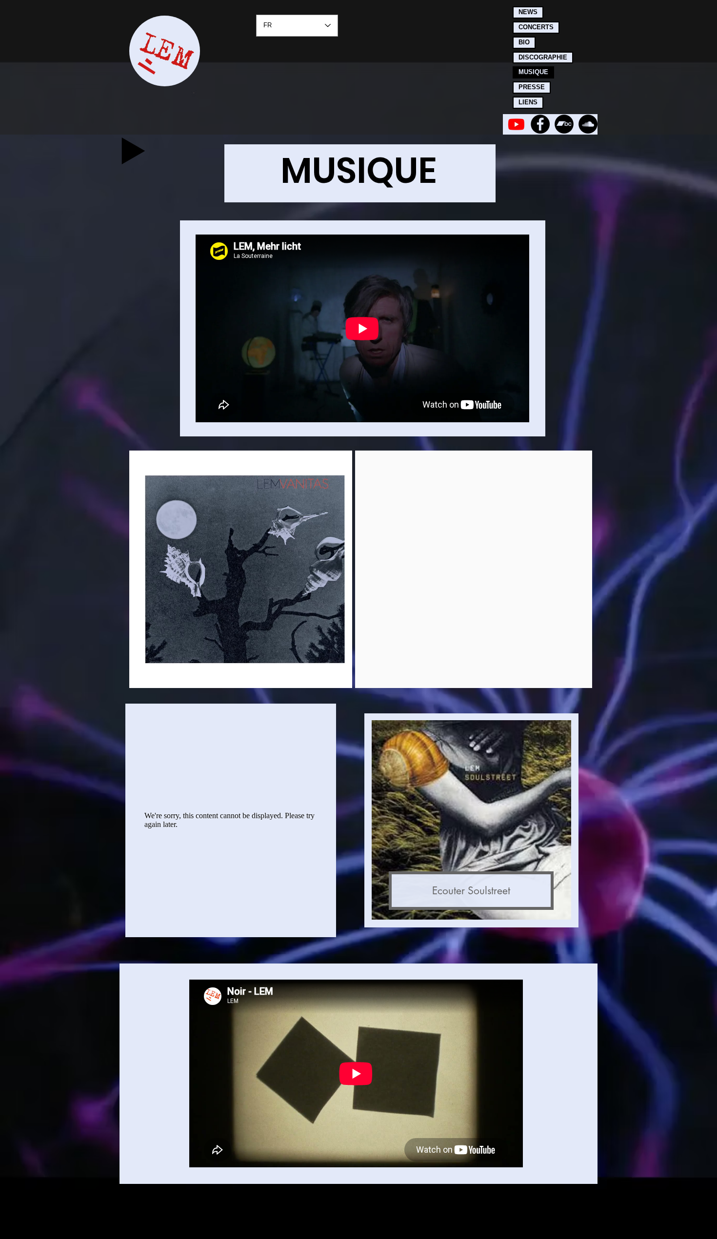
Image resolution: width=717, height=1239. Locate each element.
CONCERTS (536, 27)
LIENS (528, 102)
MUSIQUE (533, 72)
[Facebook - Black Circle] (540, 124)
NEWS (528, 12)
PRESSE (531, 87)
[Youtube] (516, 124)
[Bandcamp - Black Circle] (564, 124)
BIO (524, 42)
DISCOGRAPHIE (542, 57)
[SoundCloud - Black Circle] (588, 124)
